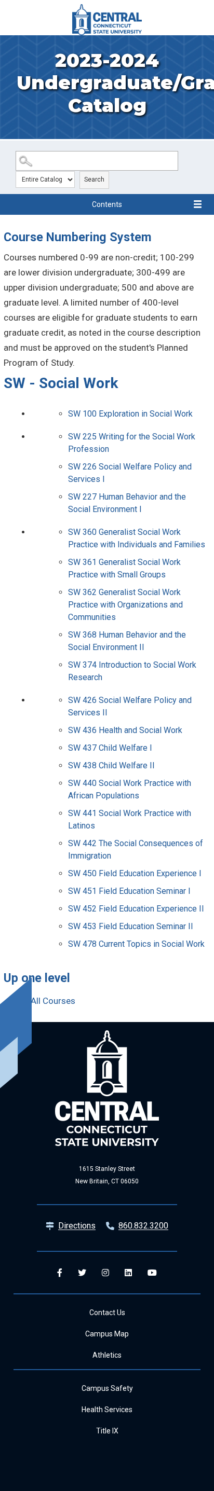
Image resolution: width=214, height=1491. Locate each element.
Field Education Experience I (135, 873)
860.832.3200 (143, 1226)
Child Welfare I (110, 748)
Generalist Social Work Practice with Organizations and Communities (125, 604)
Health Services (107, 1409)
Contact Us (107, 1312)
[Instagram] (105, 1272)
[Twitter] (82, 1272)
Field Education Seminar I (129, 891)
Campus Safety (107, 1388)
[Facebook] (59, 1272)
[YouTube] (152, 1272)
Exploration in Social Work (130, 414)
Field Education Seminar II (130, 926)
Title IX (107, 1431)
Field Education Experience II (136, 909)
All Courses (53, 1001)
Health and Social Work (125, 730)
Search (94, 179)
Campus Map (107, 1334)
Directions (77, 1226)
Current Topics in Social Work (136, 944)
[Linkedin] (128, 1272)
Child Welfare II (111, 765)
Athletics (107, 1355)
